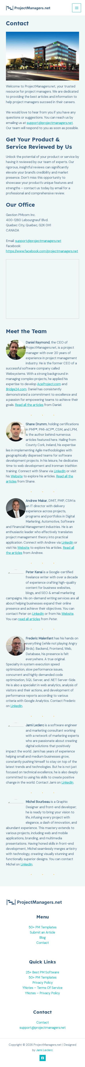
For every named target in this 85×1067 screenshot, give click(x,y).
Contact (42, 943)
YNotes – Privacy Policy (42, 993)
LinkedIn (60, 471)
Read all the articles (29, 405)
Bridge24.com (16, 389)
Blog (42, 938)
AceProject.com (49, 384)
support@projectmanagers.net (50, 123)
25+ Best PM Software (42, 972)
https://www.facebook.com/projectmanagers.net (42, 251)
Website (17, 476)
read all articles (29, 619)
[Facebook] (43, 1058)
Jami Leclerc (44, 1050)
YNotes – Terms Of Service (42, 988)
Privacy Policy (42, 983)
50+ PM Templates (43, 927)
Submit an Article (42, 932)
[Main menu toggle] (76, 7)
